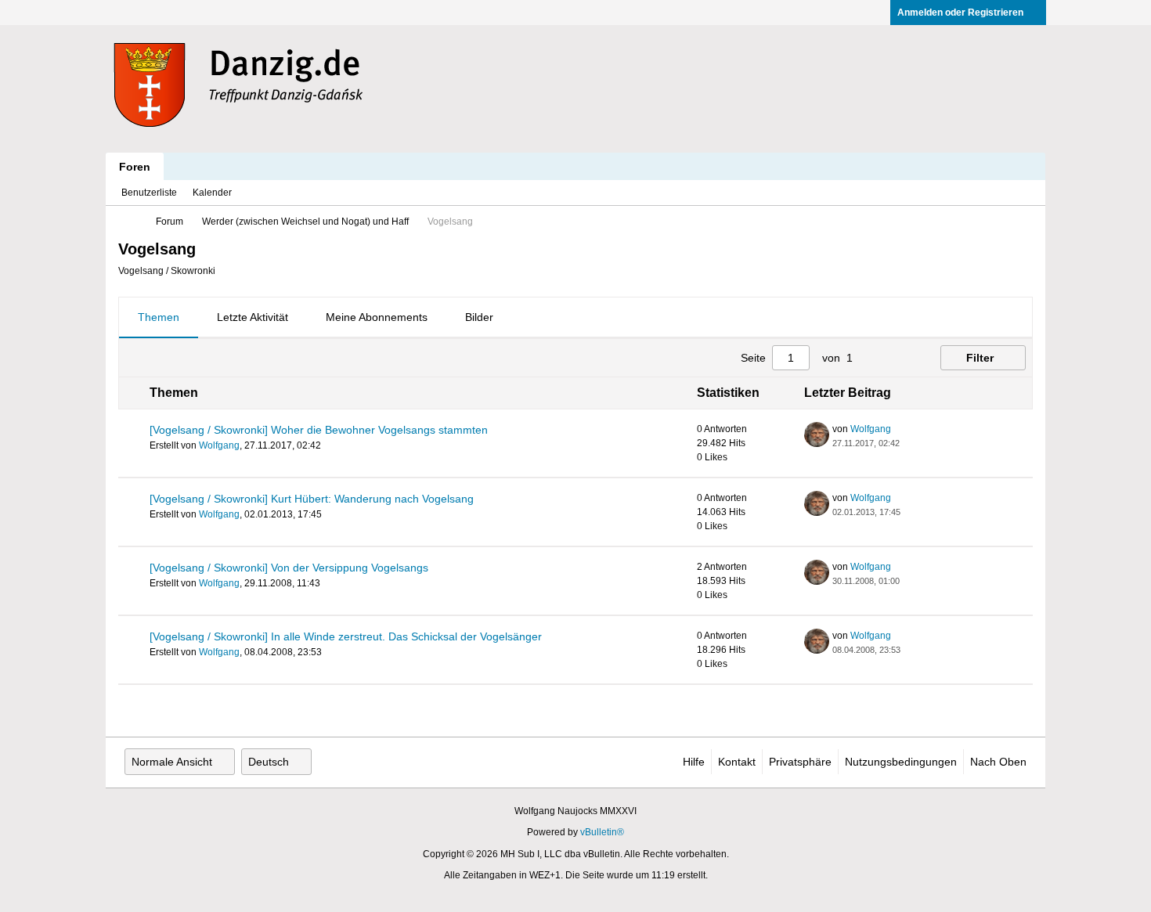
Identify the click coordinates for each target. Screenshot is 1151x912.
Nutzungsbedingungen (901, 761)
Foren (134, 166)
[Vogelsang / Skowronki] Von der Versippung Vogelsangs (289, 567)
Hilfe (694, 761)
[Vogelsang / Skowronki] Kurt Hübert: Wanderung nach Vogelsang (312, 498)
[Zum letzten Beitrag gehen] (909, 443)
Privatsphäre (800, 761)
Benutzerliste (149, 192)
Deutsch (268, 761)
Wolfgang (219, 445)
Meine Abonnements (377, 317)
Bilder (479, 317)
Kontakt (737, 761)
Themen (158, 317)
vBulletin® (602, 832)
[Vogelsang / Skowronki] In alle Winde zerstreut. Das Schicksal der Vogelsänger (346, 636)
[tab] (158, 317)
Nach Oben (998, 761)
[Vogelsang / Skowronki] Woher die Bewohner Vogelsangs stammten (319, 430)
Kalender (212, 192)
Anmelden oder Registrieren (960, 12)
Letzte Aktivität (252, 317)
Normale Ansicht (172, 761)
